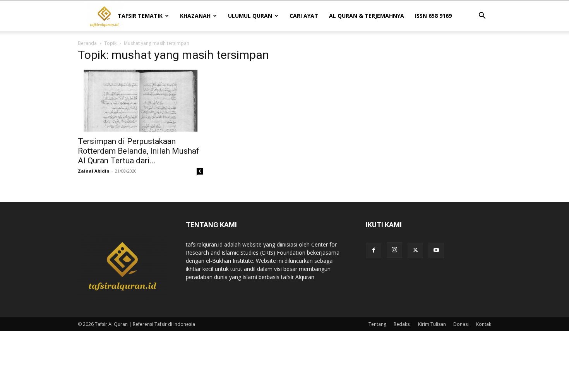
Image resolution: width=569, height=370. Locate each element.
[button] (482, 16)
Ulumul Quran (250, 15)
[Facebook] (373, 250)
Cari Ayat (304, 15)
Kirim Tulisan (432, 324)
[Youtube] (436, 250)
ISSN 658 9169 (433, 15)
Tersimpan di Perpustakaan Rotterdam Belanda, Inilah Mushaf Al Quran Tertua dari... (138, 151)
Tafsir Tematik (140, 15)
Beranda (87, 43)
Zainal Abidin (94, 171)
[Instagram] (394, 250)
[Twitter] (415, 250)
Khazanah (195, 15)
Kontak (483, 324)
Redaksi (402, 324)
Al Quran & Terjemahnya (366, 15)
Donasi (461, 324)
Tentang (377, 324)
